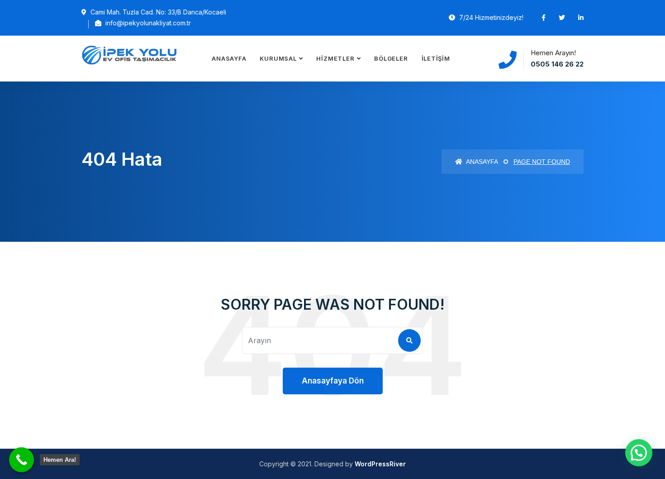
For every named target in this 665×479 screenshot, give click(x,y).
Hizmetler (335, 58)
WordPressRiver (380, 464)
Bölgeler (391, 58)
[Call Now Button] (21, 459)
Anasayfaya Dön (333, 380)
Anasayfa (229, 58)
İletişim (436, 58)
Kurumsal (278, 58)
